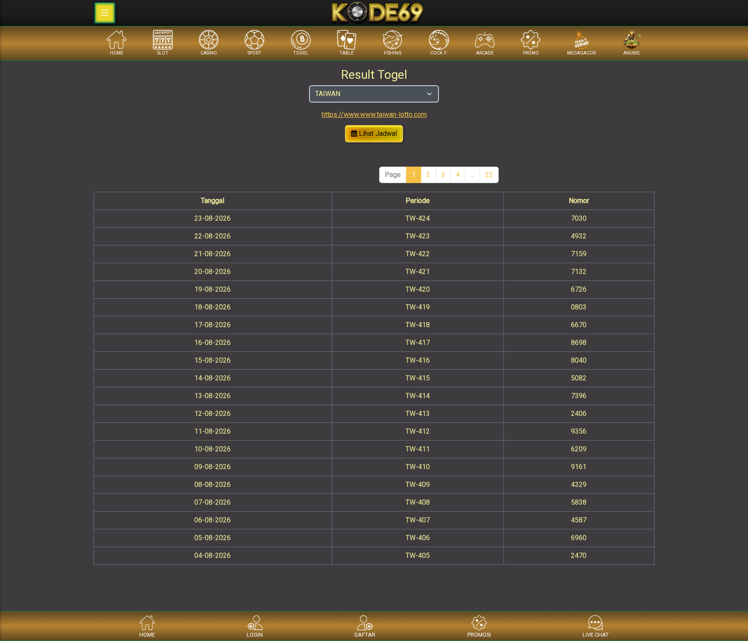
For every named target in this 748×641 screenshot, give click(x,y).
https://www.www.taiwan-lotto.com (374, 114)
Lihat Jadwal (377, 133)
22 (489, 175)
